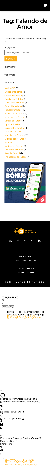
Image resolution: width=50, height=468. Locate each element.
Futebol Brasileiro (13, 106)
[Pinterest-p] (32, 241)
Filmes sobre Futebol (14, 102)
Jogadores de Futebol (14, 117)
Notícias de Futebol (13, 146)
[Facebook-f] (17, 241)
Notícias (8, 142)
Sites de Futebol (12, 153)
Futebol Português (13, 109)
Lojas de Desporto (13, 131)
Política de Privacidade (25, 272)
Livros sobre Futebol (14, 128)
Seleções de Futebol (13, 149)
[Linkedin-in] (39, 241)
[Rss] (10, 241)
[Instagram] (25, 241)
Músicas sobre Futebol (15, 138)
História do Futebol (13, 113)
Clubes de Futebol (13, 95)
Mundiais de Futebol (14, 135)
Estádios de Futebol (13, 99)
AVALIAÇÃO (10, 88)
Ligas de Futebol (12, 124)
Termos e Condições (25, 268)
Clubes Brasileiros (13, 91)
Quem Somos (25, 256)
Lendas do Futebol (13, 120)
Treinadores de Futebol (15, 156)
